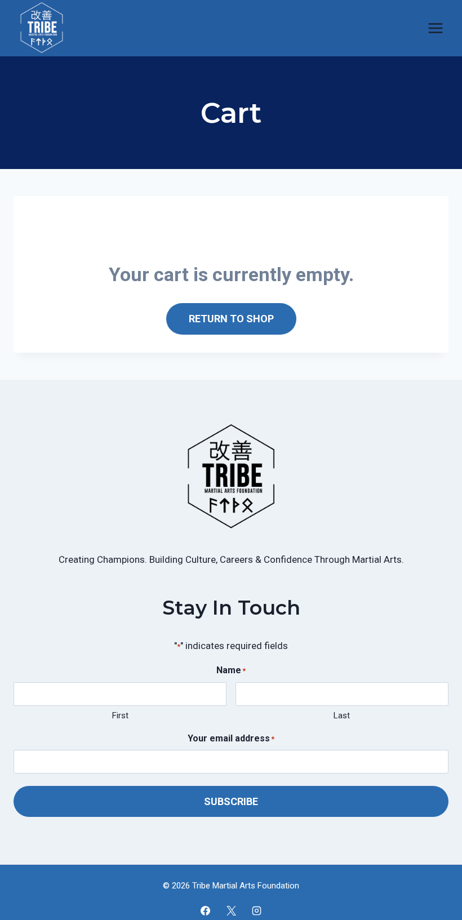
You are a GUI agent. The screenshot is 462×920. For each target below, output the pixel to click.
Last (342, 715)
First (120, 715)
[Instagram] (256, 910)
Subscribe (231, 801)
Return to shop (231, 319)
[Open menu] (435, 27)
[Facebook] (205, 910)
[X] (231, 910)
